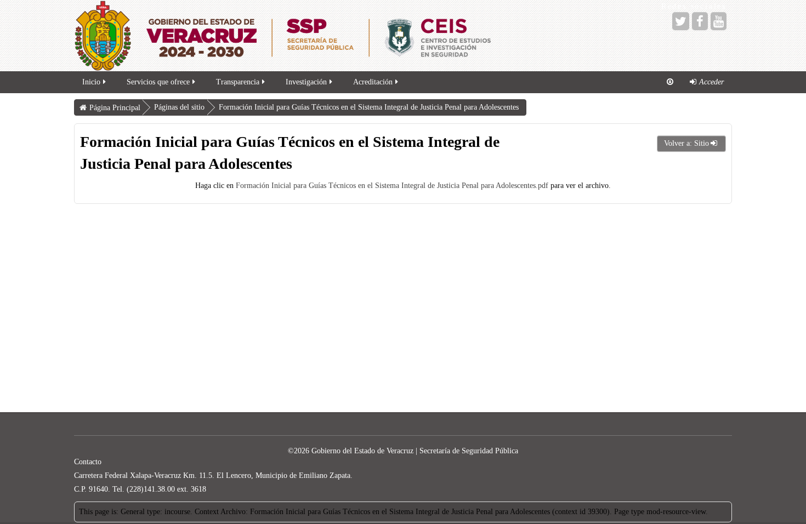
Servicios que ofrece (158, 82)
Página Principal (114, 108)
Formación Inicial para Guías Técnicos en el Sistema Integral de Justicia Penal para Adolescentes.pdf (392, 185)
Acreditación (373, 82)
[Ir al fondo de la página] (670, 82)
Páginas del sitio (179, 107)
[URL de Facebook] (700, 21)
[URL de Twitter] (680, 21)
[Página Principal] (348, 35)
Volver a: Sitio (686, 143)
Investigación (306, 82)
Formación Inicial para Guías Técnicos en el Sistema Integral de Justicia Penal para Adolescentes (369, 107)
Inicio (91, 82)
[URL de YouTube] (718, 21)
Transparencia (237, 82)
